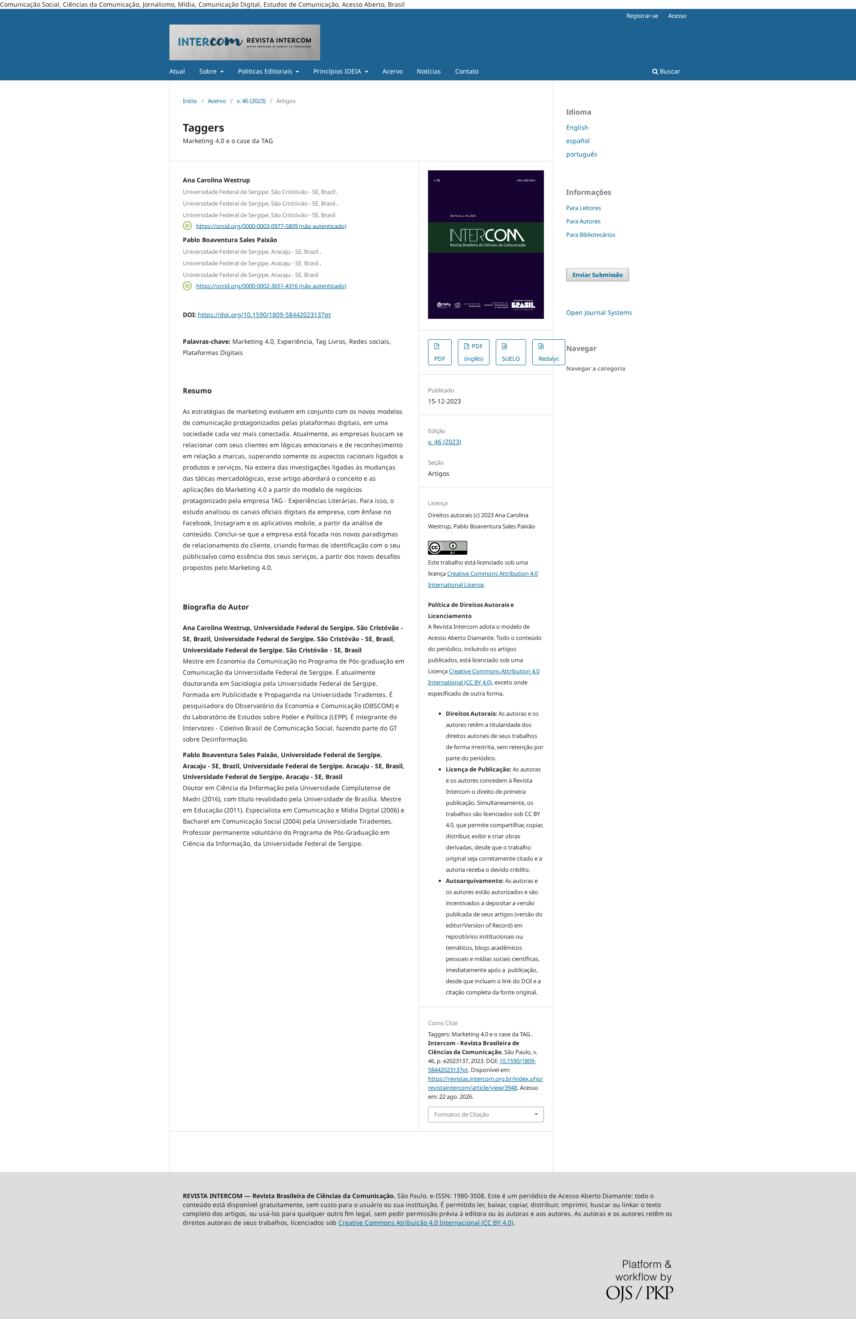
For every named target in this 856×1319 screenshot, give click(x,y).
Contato (466, 71)
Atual (177, 71)
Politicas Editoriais (266, 71)
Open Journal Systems (599, 312)
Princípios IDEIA (338, 71)
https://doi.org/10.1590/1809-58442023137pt (264, 314)
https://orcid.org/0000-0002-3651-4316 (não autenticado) (271, 286)
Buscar (669, 71)
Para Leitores (583, 208)
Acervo (393, 71)
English (577, 127)
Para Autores (583, 221)
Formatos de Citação (461, 1114)
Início (190, 101)
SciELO (511, 358)
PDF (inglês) (473, 352)
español (578, 140)
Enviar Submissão (597, 275)
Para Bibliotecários (590, 235)
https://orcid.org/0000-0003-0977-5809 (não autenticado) (271, 226)
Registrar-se (642, 16)
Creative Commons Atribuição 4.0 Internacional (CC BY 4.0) (425, 1222)
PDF (439, 358)
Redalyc (549, 358)
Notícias (429, 71)
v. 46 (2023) (251, 101)
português (581, 154)
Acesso (677, 16)
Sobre (208, 71)
